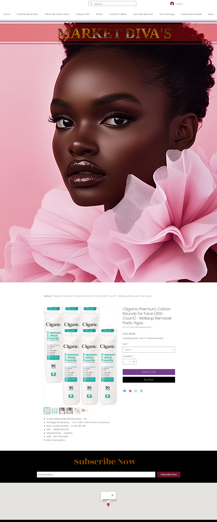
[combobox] (149, 350)
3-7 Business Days (153, 338)
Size (125, 344)
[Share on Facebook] (124, 391)
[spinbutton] (129, 361)
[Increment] (134, 361)
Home (47, 296)
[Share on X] (141, 391)
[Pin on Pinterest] (130, 391)
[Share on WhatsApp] (136, 391)
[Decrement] (125, 361)
